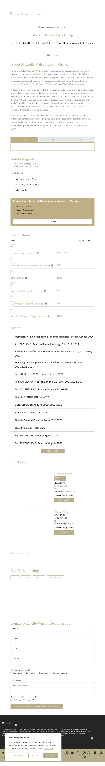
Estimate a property (60, 673)
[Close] (58, 735)
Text (32, 700)
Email (24, 700)
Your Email (14, 649)
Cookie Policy (49, 749)
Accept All (51, 755)
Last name (14, 638)
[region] (33, 747)
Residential (55, 578)
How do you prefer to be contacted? (23, 697)
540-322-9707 (62, 518)
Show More (52, 451)
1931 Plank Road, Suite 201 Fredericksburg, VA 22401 (27, 165)
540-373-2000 (41, 43)
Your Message (15, 681)
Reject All (35, 755)
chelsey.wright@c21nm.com (64, 524)
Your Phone (14, 659)
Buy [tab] (24, 139)
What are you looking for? (20, 670)
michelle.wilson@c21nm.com (65, 491)
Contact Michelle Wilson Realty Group (37, 707)
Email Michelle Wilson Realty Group (74, 43)
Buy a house (17, 673)
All (15, 578)
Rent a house (44, 673)
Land (26, 578)
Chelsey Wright (62, 512)
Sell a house (30, 673)
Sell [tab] (80, 139)
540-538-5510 (21, 43)
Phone (15, 700)
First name (14, 628)
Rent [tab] (52, 139)
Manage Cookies (18, 755)
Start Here (52, 221)
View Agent (64, 500)
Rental (39, 578)
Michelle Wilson (63, 473)
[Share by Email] (2, 401)
